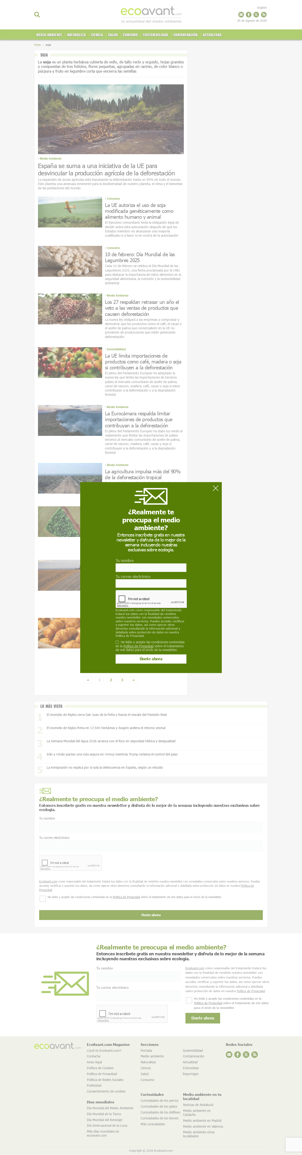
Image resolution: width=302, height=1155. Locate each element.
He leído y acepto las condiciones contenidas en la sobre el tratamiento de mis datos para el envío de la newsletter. (150, 646)
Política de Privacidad (130, 636)
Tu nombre (125, 560)
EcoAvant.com (125, 610)
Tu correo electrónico (133, 576)
